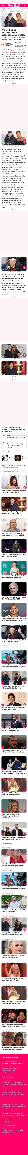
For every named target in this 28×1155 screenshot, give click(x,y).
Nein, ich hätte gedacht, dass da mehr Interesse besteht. (15, 445)
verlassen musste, (12, 285)
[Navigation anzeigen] (2, 5)
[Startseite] (14, 5)
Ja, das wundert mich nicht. (16, 437)
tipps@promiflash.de (11, 467)
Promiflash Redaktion (18, 37)
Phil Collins (22, 50)
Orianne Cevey (12, 52)
